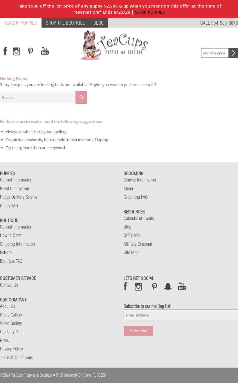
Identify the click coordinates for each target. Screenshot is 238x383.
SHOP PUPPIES (150, 12)
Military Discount (138, 244)
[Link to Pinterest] (29, 51)
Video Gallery (11, 323)
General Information (16, 180)
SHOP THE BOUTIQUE (65, 23)
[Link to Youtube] (44, 51)
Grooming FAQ (136, 197)
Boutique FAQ (11, 261)
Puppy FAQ (9, 205)
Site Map (131, 252)
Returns (6, 252)
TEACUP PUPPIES (20, 23)
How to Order (10, 235)
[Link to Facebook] (5, 51)
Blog (127, 227)
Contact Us (9, 285)
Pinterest (154, 286)
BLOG (98, 23)
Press (4, 340)
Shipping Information (17, 244)
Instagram (139, 286)
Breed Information (14, 188)
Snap (168, 286)
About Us (7, 306)
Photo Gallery (11, 315)
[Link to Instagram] (16, 51)
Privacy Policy (11, 349)
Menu (128, 188)
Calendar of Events (139, 218)
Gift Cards (132, 235)
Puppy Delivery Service (18, 197)
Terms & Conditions (16, 357)
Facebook (125, 286)
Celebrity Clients (13, 332)
